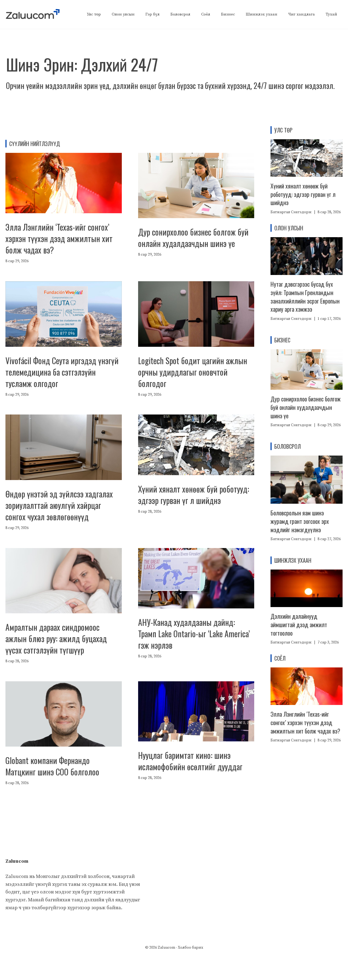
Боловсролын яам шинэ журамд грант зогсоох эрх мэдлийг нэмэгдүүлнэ (300, 521)
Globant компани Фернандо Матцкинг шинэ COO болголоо (52, 766)
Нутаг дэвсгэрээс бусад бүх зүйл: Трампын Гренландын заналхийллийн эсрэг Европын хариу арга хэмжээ (305, 296)
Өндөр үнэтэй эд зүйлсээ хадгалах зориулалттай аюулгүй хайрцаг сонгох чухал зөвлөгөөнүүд (59, 505)
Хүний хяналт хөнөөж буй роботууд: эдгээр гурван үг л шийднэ (193, 494)
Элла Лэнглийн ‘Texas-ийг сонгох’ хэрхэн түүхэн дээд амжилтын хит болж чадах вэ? (59, 238)
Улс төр (94, 14)
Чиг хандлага (301, 14)
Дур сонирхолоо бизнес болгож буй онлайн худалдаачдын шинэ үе (193, 237)
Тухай (331, 14)
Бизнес (228, 14)
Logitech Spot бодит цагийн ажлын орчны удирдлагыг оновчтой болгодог (192, 371)
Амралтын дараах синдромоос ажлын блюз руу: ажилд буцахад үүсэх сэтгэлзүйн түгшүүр (56, 638)
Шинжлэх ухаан (261, 14)
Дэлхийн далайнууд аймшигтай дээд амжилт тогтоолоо (299, 624)
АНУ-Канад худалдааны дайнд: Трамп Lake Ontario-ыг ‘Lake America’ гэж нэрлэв (194, 633)
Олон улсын (123, 14)
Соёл (205, 14)
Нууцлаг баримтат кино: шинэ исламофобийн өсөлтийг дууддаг (190, 761)
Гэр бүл (152, 14)
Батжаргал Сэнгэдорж (291, 212)
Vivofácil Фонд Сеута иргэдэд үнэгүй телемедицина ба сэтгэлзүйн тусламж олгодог (62, 371)
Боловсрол (180, 14)
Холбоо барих (190, 947)
